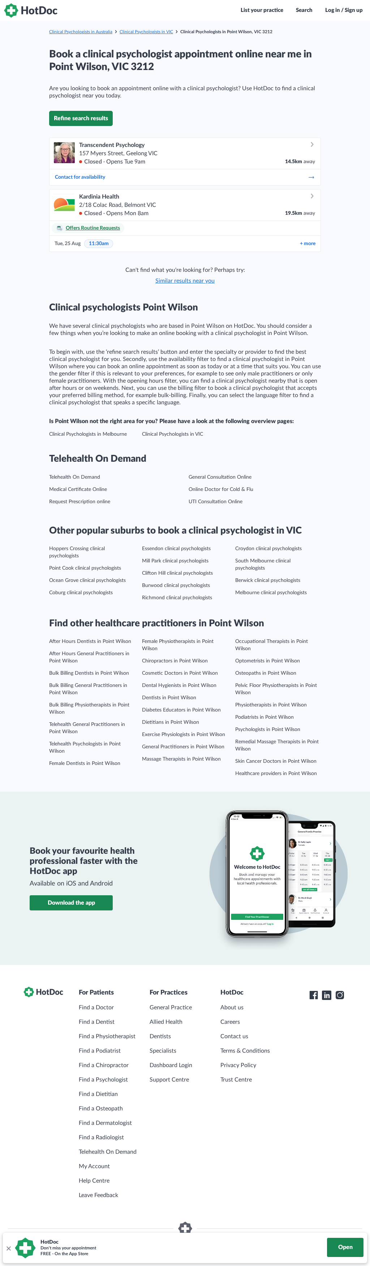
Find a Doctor (96, 1007)
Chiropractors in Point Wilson (175, 661)
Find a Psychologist (103, 1080)
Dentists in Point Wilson (169, 697)
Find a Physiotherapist (107, 1036)
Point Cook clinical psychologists (85, 568)
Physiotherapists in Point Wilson (271, 705)
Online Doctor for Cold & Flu (221, 489)
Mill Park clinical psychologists (175, 561)
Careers (230, 1022)
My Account (94, 1166)
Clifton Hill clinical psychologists (177, 573)
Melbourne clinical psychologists (271, 592)
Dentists (160, 1036)
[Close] (8, 1248)
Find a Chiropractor (104, 1065)
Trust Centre (236, 1080)
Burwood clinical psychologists (176, 585)
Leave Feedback (98, 1195)
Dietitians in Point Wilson (170, 722)
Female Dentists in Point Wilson (84, 763)
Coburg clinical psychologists (81, 592)
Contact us (234, 1036)
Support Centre (169, 1080)
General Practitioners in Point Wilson (183, 746)
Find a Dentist (97, 1022)
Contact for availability (80, 177)
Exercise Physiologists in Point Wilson (183, 734)
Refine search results (81, 118)
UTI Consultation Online (215, 501)
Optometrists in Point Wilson (267, 661)
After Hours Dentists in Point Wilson (90, 641)
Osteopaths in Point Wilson (265, 673)
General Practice (171, 1007)
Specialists (163, 1051)
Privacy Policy (238, 1065)
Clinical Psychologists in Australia (80, 32)
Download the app (71, 903)
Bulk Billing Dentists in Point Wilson (89, 673)
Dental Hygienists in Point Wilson (179, 685)
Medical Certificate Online (78, 489)
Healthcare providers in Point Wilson (276, 773)
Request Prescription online (79, 501)
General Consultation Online (220, 477)
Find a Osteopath (101, 1108)
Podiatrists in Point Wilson (264, 717)
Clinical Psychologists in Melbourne (88, 434)
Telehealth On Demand (74, 477)
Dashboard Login (171, 1065)
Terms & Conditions (245, 1051)
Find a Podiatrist (100, 1051)
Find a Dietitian (98, 1094)
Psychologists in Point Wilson (267, 729)
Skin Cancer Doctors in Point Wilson (276, 761)
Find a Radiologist (101, 1137)
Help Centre (94, 1181)
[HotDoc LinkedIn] (326, 995)
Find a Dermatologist (105, 1123)
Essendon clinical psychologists (176, 548)
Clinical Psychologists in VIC (146, 32)
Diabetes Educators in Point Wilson (181, 710)
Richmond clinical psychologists (177, 597)
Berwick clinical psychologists (267, 580)
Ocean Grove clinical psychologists (87, 580)
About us (232, 1007)
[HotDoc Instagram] (339, 995)
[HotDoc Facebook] (313, 995)
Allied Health (166, 1022)
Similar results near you (185, 281)
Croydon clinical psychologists (268, 548)
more (307, 243)
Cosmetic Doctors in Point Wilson (180, 673)
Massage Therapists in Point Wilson (181, 759)
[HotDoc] (31, 10)
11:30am (99, 243)
